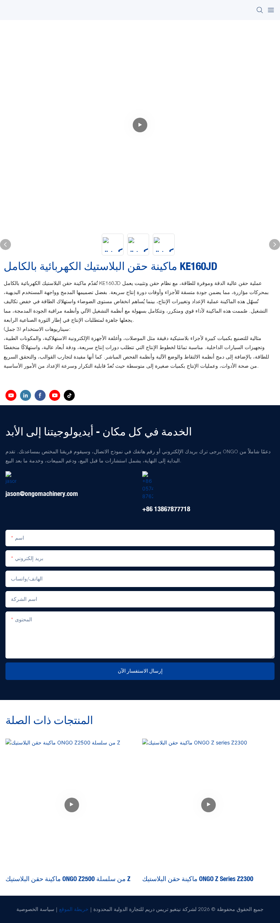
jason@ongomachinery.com (41, 493)
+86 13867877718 (166, 509)
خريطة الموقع (74, 909)
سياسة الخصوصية (35, 909)
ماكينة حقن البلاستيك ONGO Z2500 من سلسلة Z (68, 879)
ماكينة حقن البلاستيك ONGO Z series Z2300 (197, 879)
